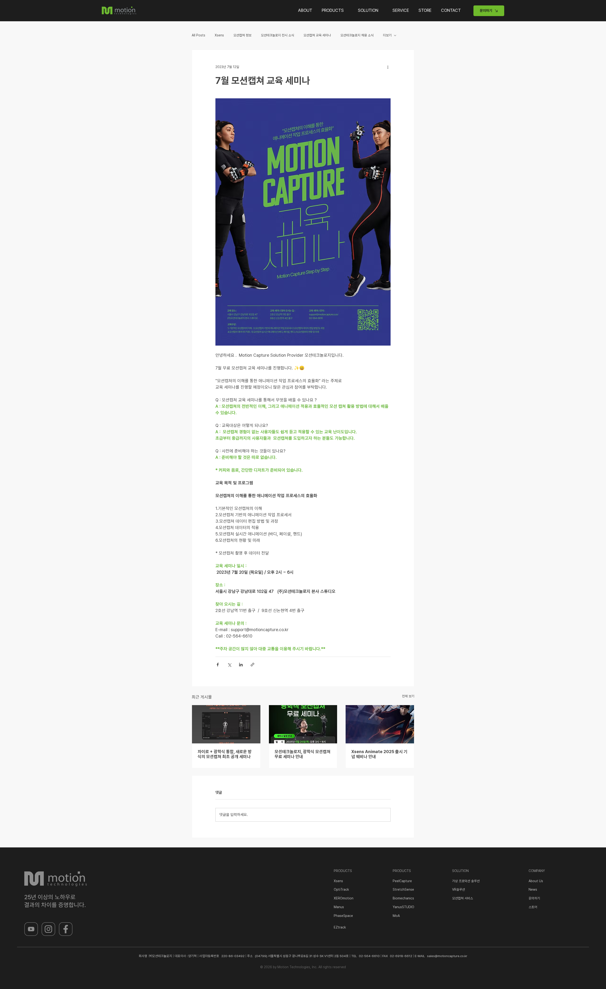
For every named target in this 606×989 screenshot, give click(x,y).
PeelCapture (402, 881)
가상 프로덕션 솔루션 (466, 881)
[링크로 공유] (252, 664)
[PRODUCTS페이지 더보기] (347, 10)
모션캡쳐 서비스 (462, 898)
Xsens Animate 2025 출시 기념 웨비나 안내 (379, 754)
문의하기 (534, 898)
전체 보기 (408, 696)
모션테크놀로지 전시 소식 (277, 35)
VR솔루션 (458, 889)
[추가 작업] (388, 67)
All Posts (198, 35)
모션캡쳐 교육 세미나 (317, 35)
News (533, 889)
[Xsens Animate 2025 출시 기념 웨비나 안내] (380, 724)
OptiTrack (341, 889)
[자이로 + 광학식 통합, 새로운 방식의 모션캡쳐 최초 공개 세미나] (226, 724)
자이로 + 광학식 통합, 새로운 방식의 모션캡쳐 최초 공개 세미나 (225, 754)
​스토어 (533, 907)
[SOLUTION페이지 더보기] (382, 10)
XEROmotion (343, 898)
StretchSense (403, 889)
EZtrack (340, 927)
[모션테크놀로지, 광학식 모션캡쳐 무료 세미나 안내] (303, 724)
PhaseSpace (343, 916)
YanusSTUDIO (403, 907)
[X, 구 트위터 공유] (229, 664)
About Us (536, 881)
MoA (396, 916)
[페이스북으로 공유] (217, 664)
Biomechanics (403, 898)
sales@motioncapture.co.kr (447, 956)
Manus (339, 907)
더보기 (387, 35)
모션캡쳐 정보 (242, 35)
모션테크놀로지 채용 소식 (357, 35)
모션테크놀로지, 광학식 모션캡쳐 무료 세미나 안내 (302, 754)
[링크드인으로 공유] (241, 664)
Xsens (219, 35)
